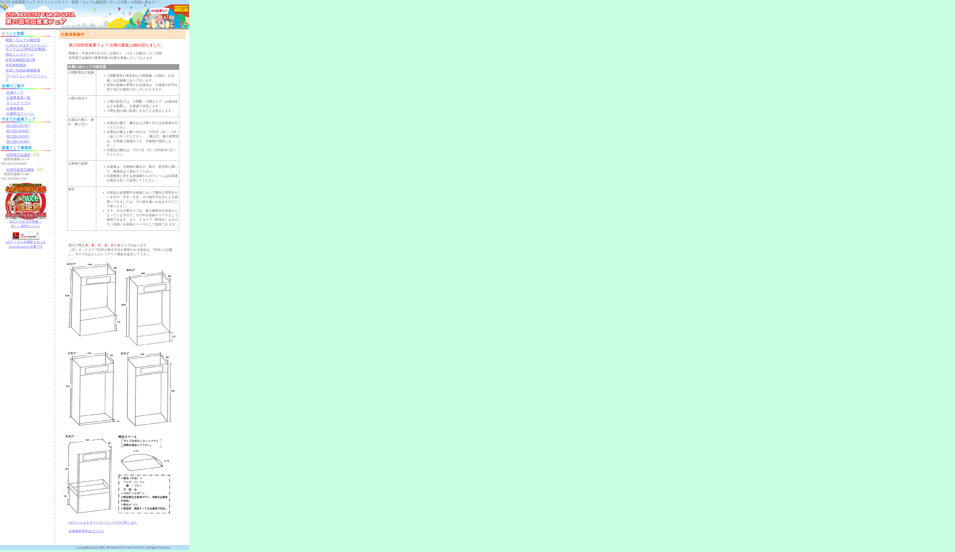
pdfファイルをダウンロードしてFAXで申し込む (103, 522)
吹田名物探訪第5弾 (20, 60)
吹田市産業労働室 (20, 170)
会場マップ (15, 92)
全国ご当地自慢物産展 (22, 70)
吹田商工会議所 (18, 155)
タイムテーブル (18, 103)
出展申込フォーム (20, 114)
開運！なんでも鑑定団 (22, 40)
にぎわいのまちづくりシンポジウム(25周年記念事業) (26, 47)
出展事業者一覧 (18, 98)
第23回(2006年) (18, 131)
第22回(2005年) (18, 136)
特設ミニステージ (19, 54)
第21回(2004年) (18, 142)
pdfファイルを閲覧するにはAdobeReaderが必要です (26, 244)
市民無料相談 (15, 65)
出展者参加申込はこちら (86, 531)
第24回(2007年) (18, 126)
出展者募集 (15, 108)
